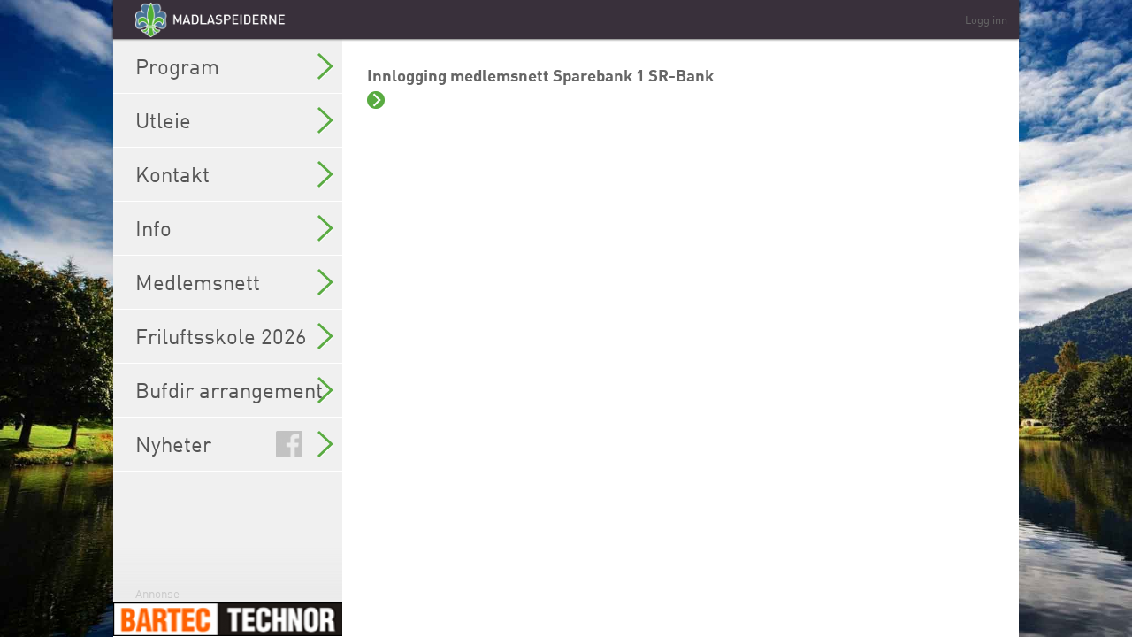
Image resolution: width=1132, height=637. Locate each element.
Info (153, 228)
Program (177, 66)
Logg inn (986, 19)
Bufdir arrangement (229, 390)
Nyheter (173, 444)
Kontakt (172, 174)
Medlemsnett (197, 282)
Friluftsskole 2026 (221, 336)
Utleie (163, 120)
